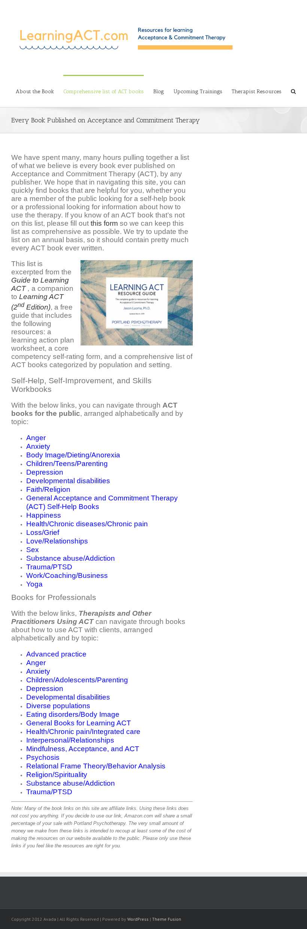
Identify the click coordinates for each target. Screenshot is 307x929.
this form (104, 223)
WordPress (138, 919)
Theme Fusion (166, 919)
